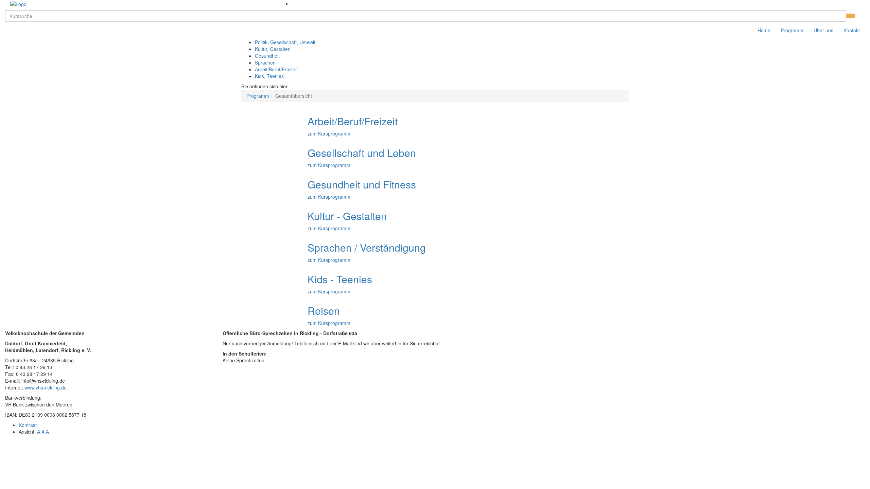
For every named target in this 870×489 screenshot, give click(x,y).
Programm (792, 30)
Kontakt (851, 30)
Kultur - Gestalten (347, 216)
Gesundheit (267, 55)
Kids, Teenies (269, 76)
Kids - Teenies (340, 279)
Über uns (823, 30)
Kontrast (29, 424)
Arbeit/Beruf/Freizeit (276, 69)
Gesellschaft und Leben (362, 152)
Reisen (324, 310)
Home (764, 30)
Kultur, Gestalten (273, 49)
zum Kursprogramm (329, 133)
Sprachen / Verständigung (367, 247)
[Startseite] (18, 3)
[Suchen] (850, 16)
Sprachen (265, 62)
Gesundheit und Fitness (362, 184)
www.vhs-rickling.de (45, 387)
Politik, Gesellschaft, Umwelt (285, 42)
